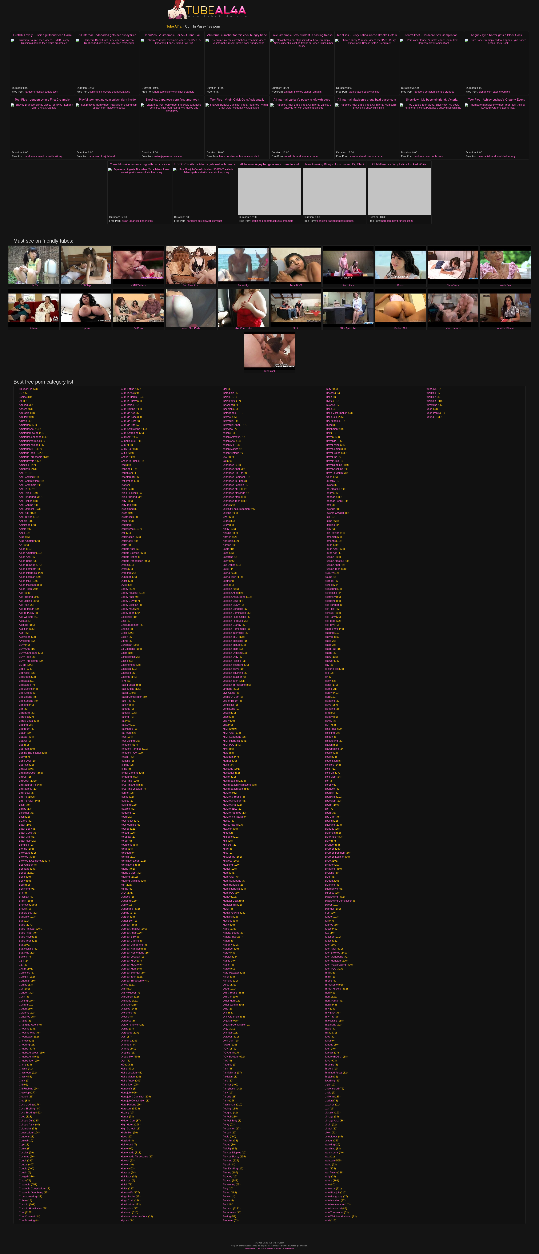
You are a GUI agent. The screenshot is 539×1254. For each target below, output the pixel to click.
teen (55, 91)
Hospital (125, 1172)
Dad (123, 465)
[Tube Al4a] (208, 9)
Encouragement (130, 624)
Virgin (328, 1124)
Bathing (23, 724)
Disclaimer (250, 1248)
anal (92, 156)
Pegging (227, 1112)
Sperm (328, 804)
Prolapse (330, 405)
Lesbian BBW (230, 600)
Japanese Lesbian (233, 485)
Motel (226, 908)
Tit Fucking (331, 1020)
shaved (359, 91)
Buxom (23, 956)
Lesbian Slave (231, 668)
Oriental (227, 1032)
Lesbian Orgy (230, 656)
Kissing (227, 532)
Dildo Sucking (129, 496)
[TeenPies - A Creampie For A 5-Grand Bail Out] (172, 62)
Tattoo (328, 928)
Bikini (22, 804)
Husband (126, 1212)
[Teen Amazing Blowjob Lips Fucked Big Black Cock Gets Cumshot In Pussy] (334, 191)
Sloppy (329, 716)
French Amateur (130, 860)
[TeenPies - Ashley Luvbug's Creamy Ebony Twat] (496, 127)
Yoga (429, 409)
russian (40, 91)
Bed (21, 744)
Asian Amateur (27, 552)
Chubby (23, 1048)
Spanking (330, 796)
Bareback (24, 712)
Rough (328, 544)
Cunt (123, 445)
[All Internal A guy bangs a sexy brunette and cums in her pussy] (269, 191)
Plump (226, 1192)
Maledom (228, 756)
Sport (328, 812)
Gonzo (124, 1028)
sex (97, 156)
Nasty (226, 928)
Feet (123, 736)
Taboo (328, 916)
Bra (21, 892)
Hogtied (125, 1140)
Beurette (24, 764)
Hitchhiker (126, 1132)
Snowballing (332, 748)
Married (227, 760)
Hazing (125, 1112)
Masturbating (230, 780)
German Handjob (131, 948)
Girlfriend (126, 1000)
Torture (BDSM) (333, 1056)
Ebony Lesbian (129, 604)
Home (124, 1148)
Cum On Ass (128, 413)
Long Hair (228, 704)
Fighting (125, 760)
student (308, 91)
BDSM (22, 664)
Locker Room (230, 700)
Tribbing (329, 1064)
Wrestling (432, 405)
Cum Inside (127, 405)
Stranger (330, 844)
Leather (227, 580)
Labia (226, 548)
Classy (23, 1076)
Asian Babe (25, 560)
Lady (225, 560)
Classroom (25, 1072)
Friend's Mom (128, 872)
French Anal (128, 864)
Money (227, 896)
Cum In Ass (127, 393)
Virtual (328, 1128)
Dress (124, 568)
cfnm (410, 220)
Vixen (328, 1132)
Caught (23, 1008)
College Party (27, 1124)
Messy (226, 820)
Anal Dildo (25, 493)
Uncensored (332, 1088)
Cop (21, 1144)
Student (329, 880)
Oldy (225, 1008)
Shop (328, 644)
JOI (225, 461)
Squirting (330, 824)
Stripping (330, 868)
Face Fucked (128, 684)
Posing (227, 1216)
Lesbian (227, 588)
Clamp (23, 1064)
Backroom (25, 676)
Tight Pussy (331, 1000)
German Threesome (132, 980)
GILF (123, 892)
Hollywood (127, 1144)
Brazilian (24, 896)
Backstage (25, 684)
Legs (225, 584)
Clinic (22, 1080)
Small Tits (330, 728)
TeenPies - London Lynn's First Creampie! (43, 99)
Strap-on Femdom (335, 852)
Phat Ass (228, 1140)
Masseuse (229, 772)
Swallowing (331, 896)
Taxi (327, 932)
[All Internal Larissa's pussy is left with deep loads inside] (302, 127)
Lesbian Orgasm (232, 652)
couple (48, 91)
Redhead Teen (333, 500)
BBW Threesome (28, 660)
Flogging (126, 812)
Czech (124, 457)
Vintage (329, 1116)
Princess (330, 393)
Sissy (328, 680)
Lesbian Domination (234, 612)
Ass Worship (26, 616)
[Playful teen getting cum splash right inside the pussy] (107, 127)
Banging (24, 704)
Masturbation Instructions (237, 784)
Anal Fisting (25, 500)
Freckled (126, 852)
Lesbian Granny (232, 624)
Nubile (226, 960)
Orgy (225, 1028)
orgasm (317, 91)
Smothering (331, 740)
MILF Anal (228, 732)
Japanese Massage (234, 493)
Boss (22, 884)
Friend (124, 868)
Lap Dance (229, 564)
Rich (327, 516)
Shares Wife (332, 628)
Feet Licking (128, 740)
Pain (225, 1068)
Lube (226, 716)
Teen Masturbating (335, 964)
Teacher (329, 936)
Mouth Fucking (231, 912)
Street (328, 860)
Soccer (329, 752)
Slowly (328, 720)
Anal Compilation (29, 481)
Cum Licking (128, 409)
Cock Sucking (27, 1112)
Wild (327, 1220)
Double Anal (128, 548)
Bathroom (24, 728)
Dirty (123, 500)
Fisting (124, 796)
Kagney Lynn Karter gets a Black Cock (496, 35)
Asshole (23, 624)
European (126, 644)
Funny (124, 888)
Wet (327, 1168)
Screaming (331, 592)
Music (226, 924)
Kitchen (227, 536)
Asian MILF (25, 580)
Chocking (24, 1044)
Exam (124, 652)
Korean (227, 544)
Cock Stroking (27, 1108)
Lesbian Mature (232, 644)
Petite (226, 1136)
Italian (226, 433)
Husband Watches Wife (134, 1216)
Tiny (327, 1008)
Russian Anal (332, 564)
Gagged (125, 896)
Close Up (24, 1092)
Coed (22, 1116)
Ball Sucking (26, 700)
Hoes (124, 1136)
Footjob (125, 828)
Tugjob (329, 1076)
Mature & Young (232, 796)
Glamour (126, 1004)
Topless (329, 1052)
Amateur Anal (26, 429)
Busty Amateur (27, 928)
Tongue (329, 1044)
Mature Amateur (232, 800)
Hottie (124, 1188)
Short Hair (330, 648)
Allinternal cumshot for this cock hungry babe (237, 35)
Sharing (329, 632)
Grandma (126, 1040)
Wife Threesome (334, 1212)
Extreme (125, 676)
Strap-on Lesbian (334, 856)
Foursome (126, 844)
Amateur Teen (27, 453)
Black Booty (25, 828)
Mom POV (228, 892)
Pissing (227, 1172)
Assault (23, 620)
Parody (227, 1096)
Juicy (226, 524)
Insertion (228, 409)
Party (226, 1100)
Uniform (329, 1096)
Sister (328, 684)
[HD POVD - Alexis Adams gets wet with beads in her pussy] (204, 191)
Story (328, 840)
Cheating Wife (27, 1032)
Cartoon (23, 992)
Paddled (227, 1064)
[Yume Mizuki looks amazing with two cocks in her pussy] (139, 191)
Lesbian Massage (233, 640)
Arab (21, 536)
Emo (123, 620)
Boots (22, 876)
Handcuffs (126, 1088)
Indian (226, 397)
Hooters (125, 1164)
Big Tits (23, 796)
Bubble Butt (25, 912)
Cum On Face (129, 417)
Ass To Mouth (26, 608)
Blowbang (25, 852)
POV (225, 1048)
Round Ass (331, 552)
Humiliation (127, 1204)
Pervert (227, 1132)
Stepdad (329, 828)
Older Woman (231, 1004)
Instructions (229, 413)
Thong (328, 980)
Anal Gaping (26, 504)
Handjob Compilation (133, 1100)
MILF (225, 728)
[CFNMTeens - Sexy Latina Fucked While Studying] (399, 191)
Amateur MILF (27, 449)
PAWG (226, 1044)
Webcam (330, 1160)
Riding (328, 520)
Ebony (124, 588)
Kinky (226, 528)
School (329, 584)
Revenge (330, 508)
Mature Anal (229, 804)
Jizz (225, 516)
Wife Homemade (334, 1204)
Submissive (331, 888)
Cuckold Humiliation (30, 1208)
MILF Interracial (231, 740)
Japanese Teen (231, 500)
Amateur (24, 425)
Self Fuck (330, 608)
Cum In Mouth (129, 397)
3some (23, 397)
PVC (225, 1060)
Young (430, 417)
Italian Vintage (231, 453)
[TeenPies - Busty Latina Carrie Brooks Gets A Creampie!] (366, 62)
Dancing (126, 469)
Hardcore (126, 1108)
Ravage (329, 485)
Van (327, 1108)
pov (175, 156)
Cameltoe (24, 972)
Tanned (329, 924)
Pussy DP (330, 441)
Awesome (24, 640)
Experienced (128, 664)
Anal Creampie (27, 485)
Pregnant (228, 1220)
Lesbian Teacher (232, 676)
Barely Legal (26, 720)
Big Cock (24, 780)
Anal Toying (25, 516)
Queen (328, 477)
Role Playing (332, 532)
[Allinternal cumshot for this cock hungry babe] (237, 62)
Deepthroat (127, 477)
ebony (511, 156)
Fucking (125, 876)
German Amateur (130, 928)
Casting (23, 1000)
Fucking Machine (130, 880)
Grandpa (126, 1044)
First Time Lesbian (131, 788)
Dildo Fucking (129, 493)
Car (21, 988)
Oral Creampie (231, 1016)
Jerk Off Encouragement (236, 508)
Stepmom (330, 832)
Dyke (124, 584)
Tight (327, 996)
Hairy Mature (128, 1076)
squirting (256, 220)
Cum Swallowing (130, 429)
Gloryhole (126, 1012)
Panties (227, 1084)
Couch (23, 1160)
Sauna (328, 576)
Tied (327, 992)
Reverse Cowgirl (334, 512)
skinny (169, 91)
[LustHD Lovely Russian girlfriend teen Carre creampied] (42, 62)
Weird (328, 1164)
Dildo (124, 489)
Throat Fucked (333, 988)
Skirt (327, 696)
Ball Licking (25, 696)
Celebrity (24, 1012)
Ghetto (124, 984)
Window (431, 389)
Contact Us (288, 1248)
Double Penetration (132, 560)
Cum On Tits (128, 425)
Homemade (127, 1152)
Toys (327, 1060)
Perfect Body (230, 1120)
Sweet (328, 904)
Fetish (124, 756)
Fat (122, 720)
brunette (449, 91)
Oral (225, 1012)
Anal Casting (26, 477)
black (505, 156)
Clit (21, 1084)
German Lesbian (130, 956)
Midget (227, 832)
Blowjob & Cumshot (30, 860)
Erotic (124, 632)
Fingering (126, 776)
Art (20, 544)
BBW (22, 644)
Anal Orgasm (26, 508)
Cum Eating (127, 389)
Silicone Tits (332, 668)
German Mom (128, 968)
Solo (327, 768)
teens (319, 220)
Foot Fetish (127, 820)
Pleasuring (229, 1184)
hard (112, 156)
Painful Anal (229, 1072)
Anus (22, 532)
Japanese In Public (234, 481)
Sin (326, 676)
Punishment (331, 429)
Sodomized (331, 760)
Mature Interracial (233, 816)
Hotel (124, 1184)
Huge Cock (127, 1200)
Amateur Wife (26, 461)
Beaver (23, 740)
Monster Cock (231, 900)
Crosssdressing (28, 1196)
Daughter (126, 473)
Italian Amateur (231, 437)
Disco (124, 512)
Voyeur (329, 1140)
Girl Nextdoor (128, 992)
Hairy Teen (127, 1084)
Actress (23, 409)
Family (124, 704)
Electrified (126, 616)
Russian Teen (332, 568)
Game (124, 904)
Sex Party (330, 616)
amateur (289, 91)
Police (226, 1196)
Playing (227, 1180)
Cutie (124, 453)
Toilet (328, 1040)
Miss (225, 852)
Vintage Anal (332, 1120)
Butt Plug (24, 952)
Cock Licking (26, 1104)
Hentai (124, 1116)
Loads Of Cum (231, 696)
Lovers (227, 712)
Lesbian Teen (230, 680)
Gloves (125, 1016)
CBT (21, 960)
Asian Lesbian (27, 576)
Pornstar (227, 1208)
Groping (125, 1052)
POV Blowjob (230, 1056)
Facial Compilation (131, 696)
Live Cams (229, 692)
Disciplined (127, 508)
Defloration (127, 481)
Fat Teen (126, 732)
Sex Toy (329, 624)
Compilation (26, 1132)
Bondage (24, 868)
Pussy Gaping (333, 449)
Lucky (226, 720)
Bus (21, 920)
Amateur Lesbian (29, 445)
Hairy (124, 1068)
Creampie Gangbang (31, 1192)
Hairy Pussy (128, 1080)
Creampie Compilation (32, 1188)
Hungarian (127, 1208)
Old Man (227, 996)
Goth (123, 1036)
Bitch (22, 816)
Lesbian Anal (230, 592)
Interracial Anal (231, 425)
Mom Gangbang (232, 880)
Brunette (24, 904)
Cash (22, 996)
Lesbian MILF (230, 636)
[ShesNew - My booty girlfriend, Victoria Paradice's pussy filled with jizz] (431, 127)
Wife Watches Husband (338, 1216)
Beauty (23, 736)
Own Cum (228, 1040)
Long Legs (229, 708)
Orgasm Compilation (234, 1024)
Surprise (329, 892)
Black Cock (25, 832)
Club (21, 1100)
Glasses (125, 1008)
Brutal (22, 908)
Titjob (328, 1028)
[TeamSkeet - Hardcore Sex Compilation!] (431, 62)
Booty (22, 880)
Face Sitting (127, 688)
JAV (225, 457)
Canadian (24, 980)
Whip (328, 1176)
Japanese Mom (231, 496)
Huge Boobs (128, 1196)
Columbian (25, 1128)
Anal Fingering (27, 496)
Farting (125, 716)
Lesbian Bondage (233, 608)
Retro (328, 504)
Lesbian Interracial (233, 632)
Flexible (125, 808)
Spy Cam (330, 816)
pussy (278, 220)
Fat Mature (127, 728)
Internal (227, 417)
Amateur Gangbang (30, 437)
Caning (23, 984)
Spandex (330, 788)
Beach (22, 732)
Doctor (124, 520)
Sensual (329, 612)
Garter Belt (127, 920)
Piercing (227, 1160)
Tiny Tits (329, 1016)
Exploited (126, 668)
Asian (22, 548)
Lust (225, 724)
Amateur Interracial (30, 441)
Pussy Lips (331, 457)
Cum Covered (27, 1216)
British (22, 900)
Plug (225, 1188)
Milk (225, 840)
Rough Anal (331, 548)
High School (128, 1128)
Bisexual (24, 812)
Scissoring (331, 588)
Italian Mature (230, 449)
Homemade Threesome (134, 1156)
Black (22, 824)
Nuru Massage (231, 972)
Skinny (328, 692)
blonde (440, 91)
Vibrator (329, 1112)
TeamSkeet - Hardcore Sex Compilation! (431, 35)
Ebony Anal (127, 596)
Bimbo (22, 808)
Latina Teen (229, 576)
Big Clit (23, 776)
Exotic (124, 660)
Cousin (23, 1172)
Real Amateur (332, 489)
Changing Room (28, 1024)
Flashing (126, 804)
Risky (328, 528)
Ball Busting (26, 688)
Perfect (227, 1116)
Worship (431, 401)
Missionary (229, 856)
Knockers (228, 540)
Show (328, 656)
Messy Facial (230, 824)
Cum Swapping (130, 433)
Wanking (330, 1144)
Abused (23, 405)
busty (367, 91)
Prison (328, 397)
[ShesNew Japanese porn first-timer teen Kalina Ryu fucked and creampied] (172, 127)
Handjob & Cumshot (132, 1096)
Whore (328, 1180)
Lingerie (227, 688)
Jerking (227, 512)
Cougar (23, 1164)
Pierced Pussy (231, 1156)
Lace (225, 552)
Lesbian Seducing (233, 664)
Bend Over (25, 760)
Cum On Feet (128, 421)
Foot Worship (128, 824)
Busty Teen (25, 940)
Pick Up (227, 1148)
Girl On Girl (127, 996)
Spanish (329, 792)
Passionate (229, 1104)
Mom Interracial (231, 888)
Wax (327, 1156)
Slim (327, 712)
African (23, 421)
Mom (225, 872)
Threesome (331, 984)
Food (124, 816)
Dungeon (126, 576)
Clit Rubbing (26, 1088)
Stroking (329, 872)
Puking (329, 425)
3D (20, 393)
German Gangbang (132, 944)
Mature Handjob (232, 812)
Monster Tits (230, 904)
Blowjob (23, 856)
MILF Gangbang (232, 736)
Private (329, 401)
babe (496, 91)
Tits (327, 1032)
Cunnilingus (128, 441)
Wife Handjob (332, 1200)
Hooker (125, 1160)
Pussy (328, 437)
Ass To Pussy (26, 612)
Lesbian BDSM (231, 604)
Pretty (328, 389)
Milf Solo (228, 836)
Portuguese (229, 1212)
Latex (226, 568)
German (125, 924)
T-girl (327, 912)
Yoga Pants (433, 413)
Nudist (226, 964)
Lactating (228, 556)
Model (226, 868)
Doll (123, 532)
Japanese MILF (231, 489)
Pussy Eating (332, 445)
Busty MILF (25, 936)
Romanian (331, 536)
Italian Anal (229, 441)
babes (350, 220)
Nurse (226, 968)
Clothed (23, 1096)
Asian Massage (28, 584)
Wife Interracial (333, 1208)
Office (226, 984)
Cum (21, 1212)
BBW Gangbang (28, 652)
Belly (22, 756)
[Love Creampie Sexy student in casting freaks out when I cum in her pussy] (302, 62)
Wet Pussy (331, 1172)
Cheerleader (26, 1036)
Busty (22, 924)
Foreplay (126, 836)
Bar (21, 708)
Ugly (327, 1084)
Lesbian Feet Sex (233, 620)
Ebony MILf (127, 608)
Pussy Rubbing (333, 465)
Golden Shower (130, 1024)
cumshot (178, 91)
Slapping (330, 700)
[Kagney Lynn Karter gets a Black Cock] (496, 62)
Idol (225, 389)
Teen (327, 944)
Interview (228, 429)
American (24, 469)
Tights (328, 1004)
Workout (431, 397)
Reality (329, 493)
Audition (23, 628)
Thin (327, 976)
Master (227, 776)
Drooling (126, 572)
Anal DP (23, 489)
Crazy (22, 1180)
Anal (21, 473)
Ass (21, 592)
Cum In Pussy (129, 401)
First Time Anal (129, 784)
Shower (329, 660)
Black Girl (24, 836)
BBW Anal (24, 648)
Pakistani (228, 1076)
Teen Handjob (333, 960)
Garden (125, 916)
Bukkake (24, 916)
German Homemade (132, 952)
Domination (127, 536)
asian (157, 156)
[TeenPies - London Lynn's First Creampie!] (42, 127)
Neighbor (228, 948)
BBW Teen (25, 656)
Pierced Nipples (232, 1152)
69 (20, 401)
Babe (22, 668)
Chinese (24, 1040)
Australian (25, 636)
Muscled (227, 920)
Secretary (330, 596)
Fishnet (125, 792)
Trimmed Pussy (333, 1072)
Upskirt (329, 1100)
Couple (23, 1168)
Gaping (125, 912)
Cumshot (126, 437)
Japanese (228, 465)
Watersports (331, 1152)
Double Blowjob (130, 552)
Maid (225, 752)
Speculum (330, 800)
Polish (226, 1200)
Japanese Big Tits (233, 473)
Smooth (329, 736)
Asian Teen (25, 588)
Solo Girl (330, 772)
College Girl (26, 1120)
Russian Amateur (334, 560)
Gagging (126, 900)
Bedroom (24, 748)
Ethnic (124, 640)
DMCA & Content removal (269, 1248)
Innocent (228, 405)
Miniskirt (227, 844)
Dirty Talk (126, 504)
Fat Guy (125, 724)
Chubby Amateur (28, 1052)
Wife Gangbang (334, 1196)
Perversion (229, 1128)
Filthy (124, 768)
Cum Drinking (27, 1220)
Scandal (329, 580)
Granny (125, 1048)
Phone (226, 1144)
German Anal (128, 932)
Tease (328, 940)
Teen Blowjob (332, 952)
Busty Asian (25, 932)
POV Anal (228, 1052)
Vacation (330, 1104)
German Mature (130, 964)
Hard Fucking (128, 1104)
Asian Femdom (27, 568)
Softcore (329, 764)
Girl (123, 988)
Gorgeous (126, 1032)
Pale (225, 1080)
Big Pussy (24, 792)
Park (225, 1092)
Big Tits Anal (26, 800)
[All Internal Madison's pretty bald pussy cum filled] (366, 127)
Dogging (126, 524)
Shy (327, 664)
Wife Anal (330, 1188)
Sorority (329, 784)
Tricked (329, 1068)
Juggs (226, 520)
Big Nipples (25, 788)
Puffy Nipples (332, 421)
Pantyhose (229, 1088)
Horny (124, 1168)
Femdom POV (129, 752)
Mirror (226, 848)
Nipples (227, 956)
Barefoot (24, 716)
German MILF (128, 960)
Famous (125, 708)
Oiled (226, 988)
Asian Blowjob (27, 564)
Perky (226, 1124)
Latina (226, 572)
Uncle (328, 1092)
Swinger (329, 908)
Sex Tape (330, 620)
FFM (123, 680)
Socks (328, 756)
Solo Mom (330, 776)
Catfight (23, 1004)
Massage (228, 768)
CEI (21, 964)
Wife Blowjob (332, 1192)
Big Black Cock (27, 772)
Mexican (227, 828)
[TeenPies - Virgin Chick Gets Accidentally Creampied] (237, 127)
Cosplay (23, 1152)
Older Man (229, 1000)
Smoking (330, 732)
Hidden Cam (128, 1120)
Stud (327, 876)
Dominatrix (127, 540)
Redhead (330, 496)
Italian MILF (229, 445)
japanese (166, 156)
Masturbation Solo (233, 788)
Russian (329, 556)
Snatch (329, 744)
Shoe (328, 640)
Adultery (23, 417)
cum (489, 91)
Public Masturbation (336, 413)
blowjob (298, 91)
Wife (327, 1184)
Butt (21, 944)
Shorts (328, 652)
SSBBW (329, 572)
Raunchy (330, 481)
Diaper (125, 485)
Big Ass (23, 768)
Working (431, 393)
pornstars (430, 91)
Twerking (330, 1080)
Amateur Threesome (30, 457)
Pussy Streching (334, 469)
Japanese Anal (231, 469)
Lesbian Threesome (234, 684)
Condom (24, 1136)
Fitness (125, 800)
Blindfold (24, 844)
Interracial (228, 421)
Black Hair (25, 840)
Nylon (226, 976)
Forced (125, 832)
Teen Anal (330, 948)
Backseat (24, 680)
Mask (226, 764)
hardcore (30, 91)
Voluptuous (331, 1136)
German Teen (128, 976)
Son (327, 780)
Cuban (23, 1200)
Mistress (227, 860)
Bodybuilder (26, 864)
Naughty (227, 944)
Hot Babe (126, 1176)
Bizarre (23, 820)
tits (151, 220)
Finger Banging (130, 772)
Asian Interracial (28, 572)
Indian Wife (229, 401)
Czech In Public (130, 461)
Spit (327, 808)
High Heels (127, 1124)
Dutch (124, 580)
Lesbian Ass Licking (234, 596)
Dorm (124, 544)
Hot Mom (126, 1180)
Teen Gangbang (334, 956)
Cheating (24, 1028)
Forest (124, 840)
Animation (25, 524)
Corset (23, 1148)
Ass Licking (25, 600)
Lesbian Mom (230, 648)
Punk (328, 433)
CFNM (22, 968)
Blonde (23, 848)
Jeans (226, 504)
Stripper (329, 864)
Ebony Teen (128, 612)
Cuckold (23, 1204)
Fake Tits (126, 700)
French (125, 856)
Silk (327, 672)
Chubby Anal (26, 1056)
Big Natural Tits (27, 784)
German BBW (128, 936)
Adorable (24, 413)
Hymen (125, 1220)
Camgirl (23, 976)
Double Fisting (129, 556)
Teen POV (330, 968)
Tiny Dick (330, 1012)
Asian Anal (25, 556)
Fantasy (125, 712)
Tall (327, 920)
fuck (127, 91)
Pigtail (226, 1164)
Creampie (24, 1184)
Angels (23, 520)
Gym (123, 1060)
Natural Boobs (231, 932)
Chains (23, 1020)
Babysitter (24, 672)
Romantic (330, 540)
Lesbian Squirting (233, 672)
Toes (327, 1036)
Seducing (330, 600)
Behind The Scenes (30, 752)
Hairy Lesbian (129, 1072)
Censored (24, 1016)
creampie (189, 91)
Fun (123, 884)
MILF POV (228, 744)
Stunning (330, 884)
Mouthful (228, 916)
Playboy (227, 1176)
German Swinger (130, 972)
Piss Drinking (230, 1168)
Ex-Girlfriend (128, 648)
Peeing (227, 1108)
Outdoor (227, 1036)
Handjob (126, 1092)
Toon (327, 1048)
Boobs (22, 872)
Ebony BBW (128, 600)
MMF (225, 748)
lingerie (144, 220)
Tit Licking (330, 1024)
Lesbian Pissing (232, 660)
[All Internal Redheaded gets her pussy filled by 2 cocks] (107, 62)
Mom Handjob (231, 884)
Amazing (24, 465)
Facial (124, 692)
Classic (23, 1068)
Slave (328, 704)
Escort (124, 636)
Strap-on (330, 848)
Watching (330, 1148)
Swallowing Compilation (338, 900)
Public (328, 409)
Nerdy (226, 952)
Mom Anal (228, 876)
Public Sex (331, 417)
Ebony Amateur (129, 592)
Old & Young (230, 992)
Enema (125, 628)
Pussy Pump (332, 461)
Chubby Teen (26, 1060)
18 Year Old (25, 389)
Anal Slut (24, 512)
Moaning (228, 864)
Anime (22, 528)
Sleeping (330, 708)
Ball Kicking (25, 692)
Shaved (329, 636)
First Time (126, 780)
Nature (227, 940)
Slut (327, 724)
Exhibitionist (128, 656)
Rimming (330, 524)
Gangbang (127, 908)
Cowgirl (23, 1176)
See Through (332, 604)
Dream (125, 564)
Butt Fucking (26, 948)
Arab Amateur (27, 540)
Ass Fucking (26, 596)
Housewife (127, 1192)
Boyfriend (24, 888)
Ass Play (24, 604)
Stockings (330, 836)
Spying (329, 820)
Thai (327, 972)
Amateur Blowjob (29, 433)
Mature (227, 792)
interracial (484, 156)
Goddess (126, 1020)
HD (123, 1064)
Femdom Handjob (131, 748)
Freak (124, 848)
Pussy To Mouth (334, 473)
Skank (328, 688)
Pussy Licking (332, 453)
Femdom (126, 744)
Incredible (228, 393)
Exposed (126, 672)
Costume (24, 1156)
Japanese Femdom (234, 477)
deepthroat (118, 91)
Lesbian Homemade (234, 628)
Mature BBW (230, 808)
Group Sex (127, 1056)
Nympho (227, 980)
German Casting (130, 940)
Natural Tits (229, 936)
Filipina (125, 764)
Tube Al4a (173, 26)
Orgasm (227, 1020)
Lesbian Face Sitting (234, 616)
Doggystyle (127, 528)
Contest (23, 1140)
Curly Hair (126, 449)
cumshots (94, 91)
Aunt (21, 632)
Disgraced (127, 516)
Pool (225, 1204)
